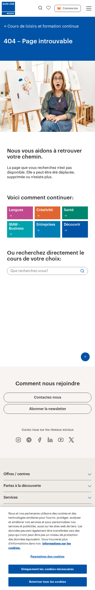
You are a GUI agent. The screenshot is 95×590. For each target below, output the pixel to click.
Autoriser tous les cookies (47, 581)
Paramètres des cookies (47, 556)
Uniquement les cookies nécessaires (47, 569)
